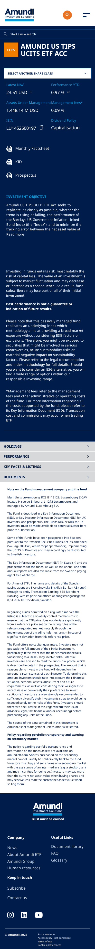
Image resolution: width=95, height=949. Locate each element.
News (12, 847)
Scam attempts (46, 934)
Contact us (17, 897)
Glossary (59, 860)
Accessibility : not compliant (54, 937)
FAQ (54, 853)
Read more (15, 234)
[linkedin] (24, 915)
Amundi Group (21, 861)
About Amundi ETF (24, 854)
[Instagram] (10, 915)
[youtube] (39, 915)
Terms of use (45, 941)
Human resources (23, 868)
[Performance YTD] (68, 91)
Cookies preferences (49, 945)
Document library (67, 846)
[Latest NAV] (30, 91)
